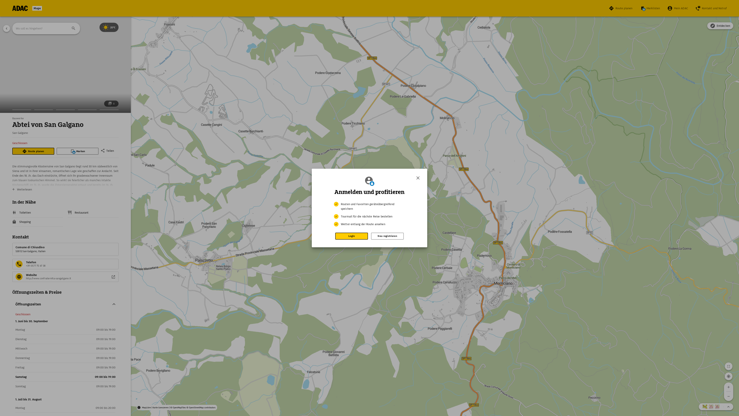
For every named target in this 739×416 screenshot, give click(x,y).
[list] (369, 214)
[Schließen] (418, 178)
